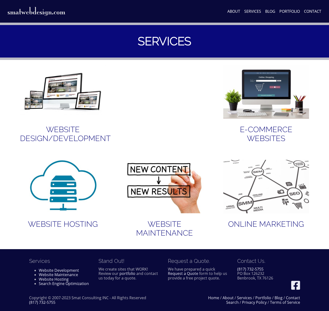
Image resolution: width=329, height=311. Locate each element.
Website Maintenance (58, 274)
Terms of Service (285, 302)
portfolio (127, 273)
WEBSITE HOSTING (63, 224)
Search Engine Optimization (64, 283)
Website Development (59, 270)
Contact (312, 11)
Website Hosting (54, 279)
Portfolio (289, 11)
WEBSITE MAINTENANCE (164, 228)
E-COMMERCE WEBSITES (266, 134)
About (233, 11)
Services (252, 11)
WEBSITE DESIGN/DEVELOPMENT (65, 134)
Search (232, 302)
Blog (270, 11)
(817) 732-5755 (250, 269)
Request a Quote (183, 273)
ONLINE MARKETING (266, 224)
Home (213, 297)
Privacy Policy (254, 302)
